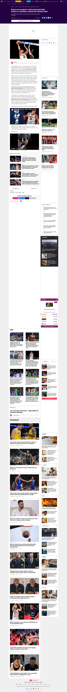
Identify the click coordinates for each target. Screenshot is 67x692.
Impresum (22, 686)
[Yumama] (45, 684)
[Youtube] (49, 43)
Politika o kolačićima (38, 686)
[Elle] (24, 684)
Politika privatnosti (47, 686)
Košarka (19, 6)
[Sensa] (41, 684)
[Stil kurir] (26, 684)
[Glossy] (29, 684)
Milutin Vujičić (13, 17)
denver (19, 192)
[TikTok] (51, 43)
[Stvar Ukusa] (49, 684)
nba (16, 192)
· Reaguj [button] (45, 97)
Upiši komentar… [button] (16, 415)
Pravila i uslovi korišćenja (31, 686)
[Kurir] (17, 684)
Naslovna (12, 6)
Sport (16, 6)
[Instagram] (45, 43)
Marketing (18, 686)
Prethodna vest (16, 188)
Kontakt (25, 686)
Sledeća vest (33, 188)
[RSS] (56, 43)
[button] (37, 18)
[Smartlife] (36, 684)
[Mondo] (4, 1)
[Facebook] (43, 43)
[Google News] (54, 43)
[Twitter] (47, 43)
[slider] (13, 148)
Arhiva (43, 686)
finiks (23, 192)
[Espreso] (20, 684)
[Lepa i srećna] (33, 684)
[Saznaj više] (56, 237)
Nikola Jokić (20, 66)
